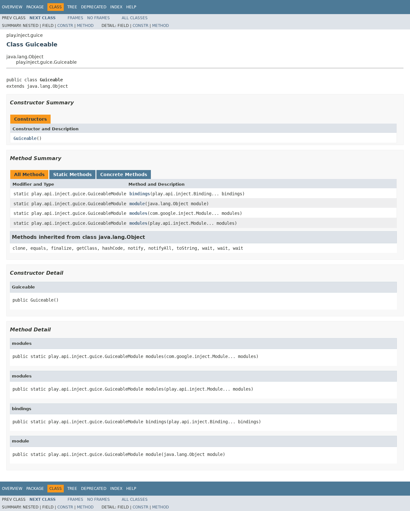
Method (85, 25)
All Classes (135, 18)
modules (138, 213)
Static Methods (72, 174)
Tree (72, 7)
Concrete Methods (123, 174)
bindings (139, 193)
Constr (65, 25)
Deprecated (93, 7)
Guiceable (25, 138)
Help (131, 7)
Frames (75, 18)
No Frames (98, 18)
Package (35, 7)
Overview (12, 7)
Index (116, 7)
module (137, 203)
